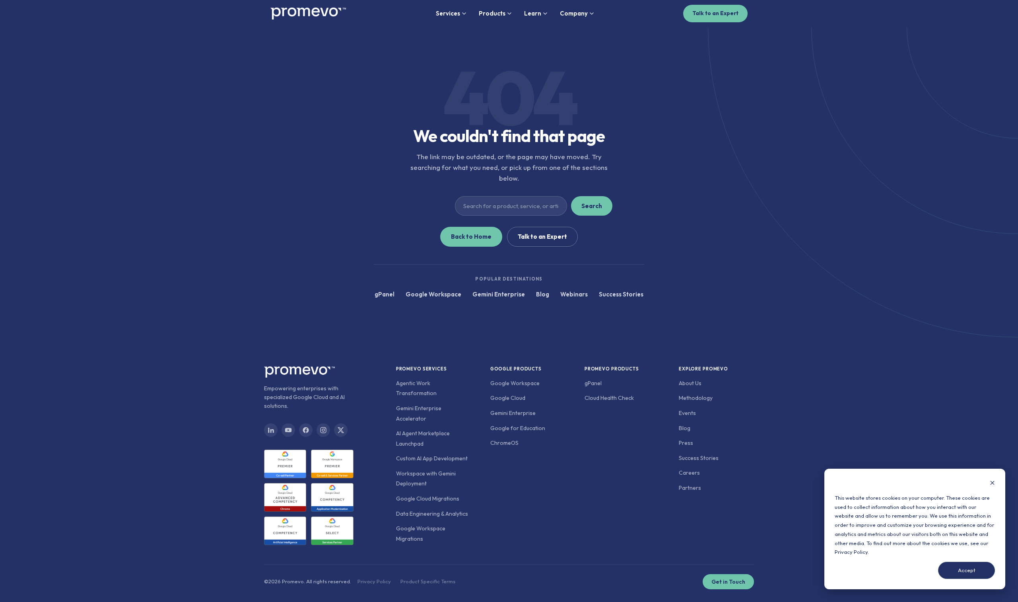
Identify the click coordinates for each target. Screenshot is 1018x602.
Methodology (696, 397)
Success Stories (621, 294)
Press (686, 442)
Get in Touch (728, 581)
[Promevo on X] (341, 430)
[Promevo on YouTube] (288, 430)
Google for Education (517, 428)
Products (492, 13)
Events (687, 413)
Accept (966, 570)
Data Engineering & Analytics (432, 513)
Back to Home (471, 236)
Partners (690, 487)
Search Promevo (428, 201)
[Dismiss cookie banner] (992, 483)
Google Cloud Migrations (427, 498)
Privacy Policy (851, 552)
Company (574, 13)
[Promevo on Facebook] (306, 430)
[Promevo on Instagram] (323, 430)
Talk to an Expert (715, 13)
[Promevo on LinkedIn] (271, 430)
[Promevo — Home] (308, 13)
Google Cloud (507, 397)
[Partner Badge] (285, 464)
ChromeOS (504, 442)
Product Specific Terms (427, 581)
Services (448, 13)
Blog (542, 294)
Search (591, 206)
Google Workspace (433, 294)
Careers (689, 472)
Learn (532, 13)
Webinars (574, 294)
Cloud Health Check (609, 397)
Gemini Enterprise (498, 294)
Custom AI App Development (432, 458)
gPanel (384, 294)
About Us (690, 383)
